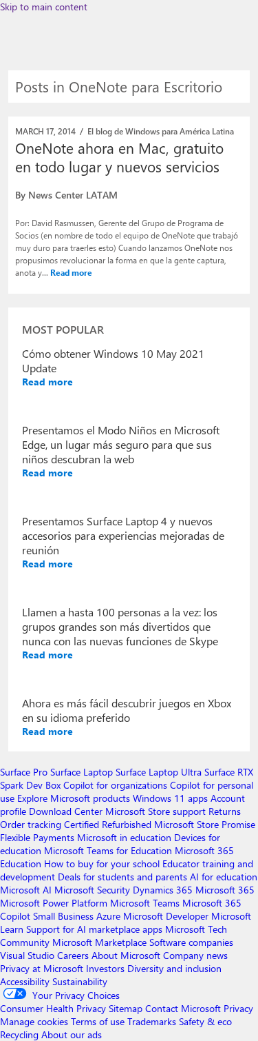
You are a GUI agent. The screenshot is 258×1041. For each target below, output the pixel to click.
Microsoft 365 (225, 889)
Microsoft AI (26, 889)
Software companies (191, 942)
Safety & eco (205, 1021)
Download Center (66, 811)
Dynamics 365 (163, 889)
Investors (105, 968)
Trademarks (151, 1021)
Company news (195, 955)
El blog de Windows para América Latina (160, 131)
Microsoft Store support (155, 811)
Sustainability (79, 981)
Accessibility (25, 981)
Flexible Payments (37, 837)
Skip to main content (43, 6)
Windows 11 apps (170, 798)
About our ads (71, 1034)
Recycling (19, 1034)
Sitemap (125, 1008)
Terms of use (98, 1021)
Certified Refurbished (107, 824)
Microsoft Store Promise (204, 824)
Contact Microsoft (183, 1008)
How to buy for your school (102, 863)
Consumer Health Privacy (53, 1008)
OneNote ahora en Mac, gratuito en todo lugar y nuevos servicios (119, 157)
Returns (224, 811)
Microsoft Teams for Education (108, 850)
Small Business (63, 915)
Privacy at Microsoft (41, 968)
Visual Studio (27, 955)
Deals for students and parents (122, 876)
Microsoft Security (92, 889)
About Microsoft (126, 955)
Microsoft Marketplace (99, 942)
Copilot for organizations (115, 784)
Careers (73, 955)
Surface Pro (23, 771)
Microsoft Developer (165, 915)
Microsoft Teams (145, 902)
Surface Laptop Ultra (159, 771)
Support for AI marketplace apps (94, 929)
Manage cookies (34, 1021)
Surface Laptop (81, 771)
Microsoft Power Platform (53, 902)
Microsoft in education (124, 837)
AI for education (223, 876)
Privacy (238, 1008)
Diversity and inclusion (174, 968)
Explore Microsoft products (73, 798)
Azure (108, 915)
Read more (71, 272)
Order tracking (30, 824)
